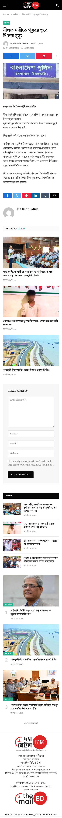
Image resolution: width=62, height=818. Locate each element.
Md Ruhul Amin (20, 43)
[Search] (57, 5)
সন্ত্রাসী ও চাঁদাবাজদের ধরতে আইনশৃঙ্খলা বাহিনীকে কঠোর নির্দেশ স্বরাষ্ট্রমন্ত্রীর (41, 559)
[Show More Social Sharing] (56, 56)
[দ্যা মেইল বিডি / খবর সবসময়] (31, 5)
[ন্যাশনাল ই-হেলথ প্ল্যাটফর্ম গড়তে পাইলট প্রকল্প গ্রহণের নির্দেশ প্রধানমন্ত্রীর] (31, 685)
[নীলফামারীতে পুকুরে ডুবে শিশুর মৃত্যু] (31, 81)
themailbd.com (49, 814)
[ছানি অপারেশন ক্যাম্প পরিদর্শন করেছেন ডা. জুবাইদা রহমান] (12, 545)
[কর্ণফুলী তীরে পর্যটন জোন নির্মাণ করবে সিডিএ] (31, 350)
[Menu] (5, 5)
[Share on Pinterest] (44, 56)
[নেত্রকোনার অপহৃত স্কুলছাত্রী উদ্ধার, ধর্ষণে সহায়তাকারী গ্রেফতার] (31, 301)
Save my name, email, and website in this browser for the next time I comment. (31, 463)
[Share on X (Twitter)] (27, 56)
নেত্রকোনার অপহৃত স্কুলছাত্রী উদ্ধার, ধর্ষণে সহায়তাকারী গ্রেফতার (30, 323)
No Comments (12, 47)
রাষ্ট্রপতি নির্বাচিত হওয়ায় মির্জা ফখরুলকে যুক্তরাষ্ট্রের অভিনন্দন (31, 612)
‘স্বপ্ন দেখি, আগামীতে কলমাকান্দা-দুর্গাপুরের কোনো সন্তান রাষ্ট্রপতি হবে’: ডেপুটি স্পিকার (28, 273)
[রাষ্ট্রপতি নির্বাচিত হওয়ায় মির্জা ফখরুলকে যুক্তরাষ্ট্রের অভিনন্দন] (31, 590)
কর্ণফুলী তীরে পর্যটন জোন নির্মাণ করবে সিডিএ (26, 370)
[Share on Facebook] (11, 56)
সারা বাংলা (8, 653)
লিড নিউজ (8, 604)
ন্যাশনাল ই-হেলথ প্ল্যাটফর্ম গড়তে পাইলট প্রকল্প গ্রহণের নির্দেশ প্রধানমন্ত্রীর (34, 707)
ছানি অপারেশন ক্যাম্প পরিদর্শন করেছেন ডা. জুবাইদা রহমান (41, 542)
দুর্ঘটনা (6, 23)
